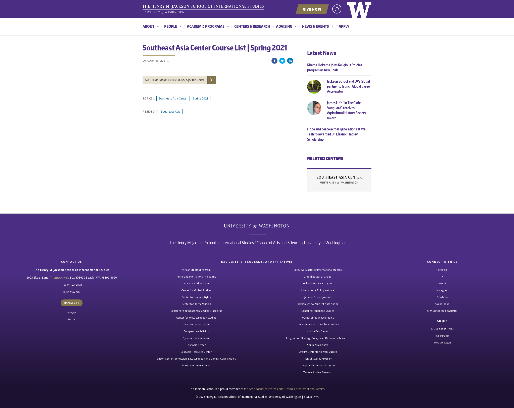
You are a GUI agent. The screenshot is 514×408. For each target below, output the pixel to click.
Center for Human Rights (196, 297)
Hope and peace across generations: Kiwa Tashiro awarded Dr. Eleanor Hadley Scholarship (336, 134)
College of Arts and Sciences (279, 242)
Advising (284, 26)
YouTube (442, 297)
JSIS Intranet (442, 335)
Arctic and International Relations (196, 276)
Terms (71, 319)
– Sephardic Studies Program (318, 365)
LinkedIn (290, 61)
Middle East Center (318, 331)
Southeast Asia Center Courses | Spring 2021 (174, 80)
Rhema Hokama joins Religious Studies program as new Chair (334, 67)
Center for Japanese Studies (317, 311)
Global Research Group (317, 276)
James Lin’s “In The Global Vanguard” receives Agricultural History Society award (346, 110)
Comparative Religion (196, 331)
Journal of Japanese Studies (318, 317)
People (170, 26)
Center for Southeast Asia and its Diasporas (196, 311)
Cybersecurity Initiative (196, 338)
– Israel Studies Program (317, 358)
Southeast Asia (170, 111)
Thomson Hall (59, 277)
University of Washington (359, 9)
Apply (344, 26)
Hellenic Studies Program (318, 283)
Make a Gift (72, 302)
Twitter (282, 61)
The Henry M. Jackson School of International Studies (212, 242)
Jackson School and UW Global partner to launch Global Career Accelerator (349, 86)
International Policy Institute (317, 290)
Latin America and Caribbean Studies (318, 324)
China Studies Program (196, 324)
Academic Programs (205, 26)
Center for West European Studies (196, 317)
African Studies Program (196, 270)
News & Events (315, 26)
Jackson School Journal (317, 297)
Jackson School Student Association (318, 304)
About (148, 26)
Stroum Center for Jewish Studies (318, 352)
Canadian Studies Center (196, 283)
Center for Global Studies (196, 290)
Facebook (274, 61)
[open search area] (336, 8)
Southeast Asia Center (173, 98)
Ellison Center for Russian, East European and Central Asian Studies (196, 358)
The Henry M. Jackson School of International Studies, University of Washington (204, 9)
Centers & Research (252, 26)
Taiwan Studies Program (317, 372)
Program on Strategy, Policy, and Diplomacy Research (318, 338)
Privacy (71, 312)
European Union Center (196, 365)
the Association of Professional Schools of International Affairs (284, 389)
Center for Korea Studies (196, 304)
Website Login (442, 342)
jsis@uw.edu (73, 292)
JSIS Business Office (442, 329)
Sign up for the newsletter (442, 311)
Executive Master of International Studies (318, 270)
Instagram (442, 290)
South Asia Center (317, 345)
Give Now (312, 9)
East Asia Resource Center (196, 352)
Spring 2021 (200, 98)
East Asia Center (196, 345)
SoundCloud (442, 304)
